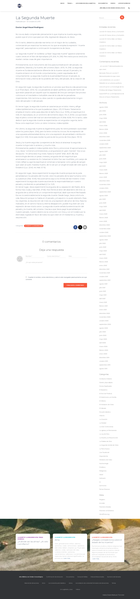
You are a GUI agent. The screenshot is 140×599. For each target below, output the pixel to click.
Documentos (103, 3)
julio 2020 (102, 332)
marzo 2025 (103, 170)
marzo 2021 (103, 302)
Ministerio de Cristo (105, 460)
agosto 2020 (103, 328)
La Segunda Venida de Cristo (108, 445)
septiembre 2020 (105, 324)
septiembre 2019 (104, 365)
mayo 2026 (103, 118)
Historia (101, 415)
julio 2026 (102, 111)
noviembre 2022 (104, 228)
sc (100, 482)
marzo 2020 (103, 346)
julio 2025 (102, 155)
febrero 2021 (103, 306)
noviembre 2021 (104, 273)
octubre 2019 (103, 361)
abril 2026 (102, 122)
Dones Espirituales (105, 386)
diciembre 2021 (104, 269)
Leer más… (67, 558)
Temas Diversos (104, 489)
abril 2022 (102, 254)
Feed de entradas (105, 507)
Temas (69, 3)
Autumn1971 (103, 94)
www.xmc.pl (103, 87)
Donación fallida (82, 577)
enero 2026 (103, 133)
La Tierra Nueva (104, 449)
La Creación (103, 419)
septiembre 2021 (104, 280)
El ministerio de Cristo (106, 404)
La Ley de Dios (104, 434)
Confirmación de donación (54, 577)
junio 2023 (102, 203)
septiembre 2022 (105, 236)
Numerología (103, 463)
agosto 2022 (103, 240)
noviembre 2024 (104, 184)
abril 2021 (102, 298)
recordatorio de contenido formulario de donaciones (92, 583)
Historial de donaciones (31, 583)
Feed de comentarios (106, 510)
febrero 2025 (103, 173)
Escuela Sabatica (104, 412)
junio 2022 (102, 247)
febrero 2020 (103, 350)
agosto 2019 (103, 368)
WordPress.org (104, 514)
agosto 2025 (103, 151)
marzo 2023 (103, 214)
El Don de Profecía (105, 393)
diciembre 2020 (104, 313)
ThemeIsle (121, 595)
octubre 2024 (103, 188)
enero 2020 (103, 354)
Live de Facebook (124, 3)
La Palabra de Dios (105, 441)
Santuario (102, 478)
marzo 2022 (103, 258)
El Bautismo (103, 390)
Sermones (102, 485)
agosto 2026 (103, 107)
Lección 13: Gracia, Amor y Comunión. (111, 31)
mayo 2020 (103, 339)
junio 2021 (102, 291)
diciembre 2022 (104, 225)
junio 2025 (102, 159)
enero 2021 (103, 309)
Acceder (102, 503)
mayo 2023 (103, 206)
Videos (112, 3)
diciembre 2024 (104, 181)
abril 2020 (102, 343)
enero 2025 (103, 177)
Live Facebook (104, 452)
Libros (70, 583)
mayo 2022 (103, 251)
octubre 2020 (103, 321)
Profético (102, 467)
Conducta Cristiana (105, 379)
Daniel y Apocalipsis (105, 382)
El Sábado (102, 408)
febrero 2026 (103, 129)
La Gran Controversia (106, 427)
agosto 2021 (103, 284)
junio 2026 (102, 114)
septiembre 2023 (105, 192)
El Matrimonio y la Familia (107, 397)
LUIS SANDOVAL (105, 80)
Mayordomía (103, 456)
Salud (101, 474)
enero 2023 (103, 221)
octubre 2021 (103, 276)
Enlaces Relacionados (97, 577)
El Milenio (102, 401)
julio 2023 (102, 199)
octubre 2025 (103, 144)
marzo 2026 (103, 125)
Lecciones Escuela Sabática (85, 3)
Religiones (102, 471)
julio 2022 (102, 243)
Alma (57, 540)
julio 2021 (102, 287)
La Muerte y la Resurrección (33, 225)
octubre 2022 (103, 232)
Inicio (62, 3)
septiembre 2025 (105, 148)
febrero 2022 (103, 262)
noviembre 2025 (104, 140)
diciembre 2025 (104, 136)
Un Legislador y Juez (66, 589)
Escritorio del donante (114, 577)
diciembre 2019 (104, 357)
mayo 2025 (103, 162)
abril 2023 (102, 210)
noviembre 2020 (104, 317)
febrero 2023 (103, 217)
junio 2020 (102, 335)
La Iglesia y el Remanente (108, 430)
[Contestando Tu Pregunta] (20, 5)
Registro (102, 499)
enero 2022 (103, 265)
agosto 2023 (103, 195)
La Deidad (102, 423)
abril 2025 (102, 166)
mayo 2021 (102, 295)
